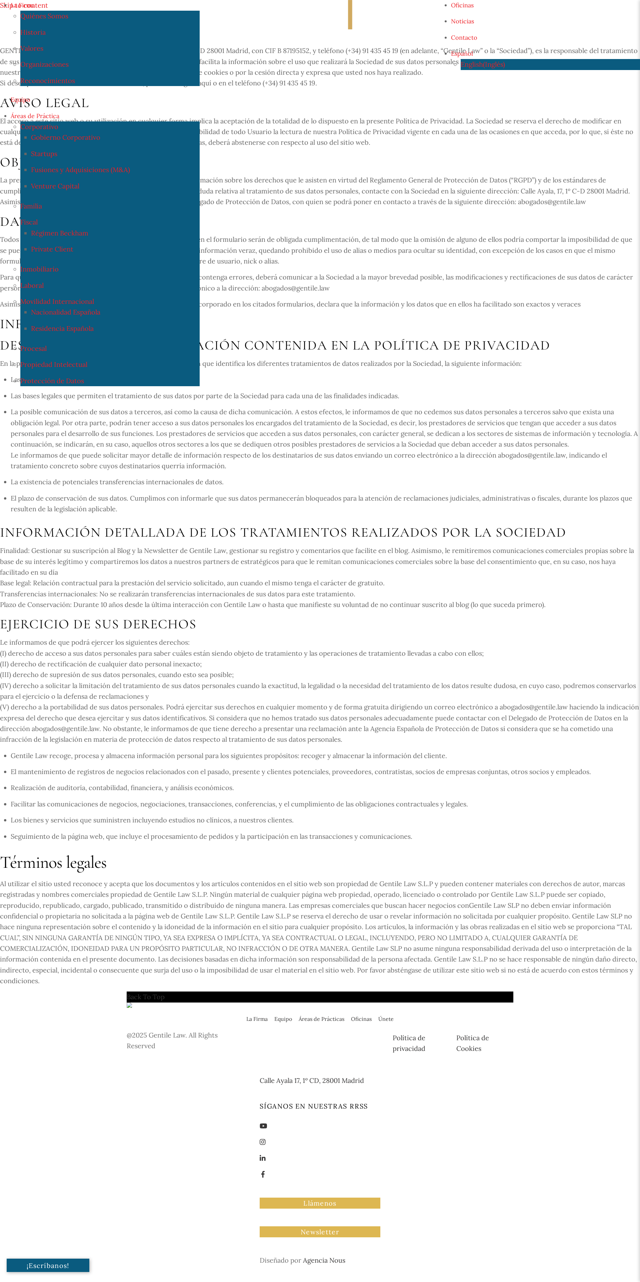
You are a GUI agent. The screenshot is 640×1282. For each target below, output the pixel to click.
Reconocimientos (47, 80)
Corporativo (39, 126)
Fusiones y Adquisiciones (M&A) (80, 169)
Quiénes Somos (44, 16)
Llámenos (319, 1203)
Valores (31, 48)
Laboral (32, 285)
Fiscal (29, 222)
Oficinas (462, 5)
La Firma (23, 5)
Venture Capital (55, 186)
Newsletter (320, 1232)
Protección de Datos (52, 381)
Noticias (462, 21)
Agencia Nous (324, 1260)
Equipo (20, 99)
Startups (44, 153)
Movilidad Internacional (57, 301)
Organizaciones (44, 64)
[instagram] (263, 1141)
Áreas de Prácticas (321, 1019)
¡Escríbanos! (48, 1265)
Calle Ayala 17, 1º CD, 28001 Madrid (312, 1080)
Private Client (52, 249)
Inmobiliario (39, 269)
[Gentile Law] (148, 1008)
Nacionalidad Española (65, 312)
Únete (386, 1019)
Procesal (33, 348)
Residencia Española (62, 328)
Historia (33, 32)
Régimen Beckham (59, 233)
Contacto (464, 37)
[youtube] (263, 1125)
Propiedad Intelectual (53, 364)
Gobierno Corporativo (65, 137)
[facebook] (263, 1173)
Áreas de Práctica (35, 116)
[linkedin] (263, 1157)
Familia (31, 206)
